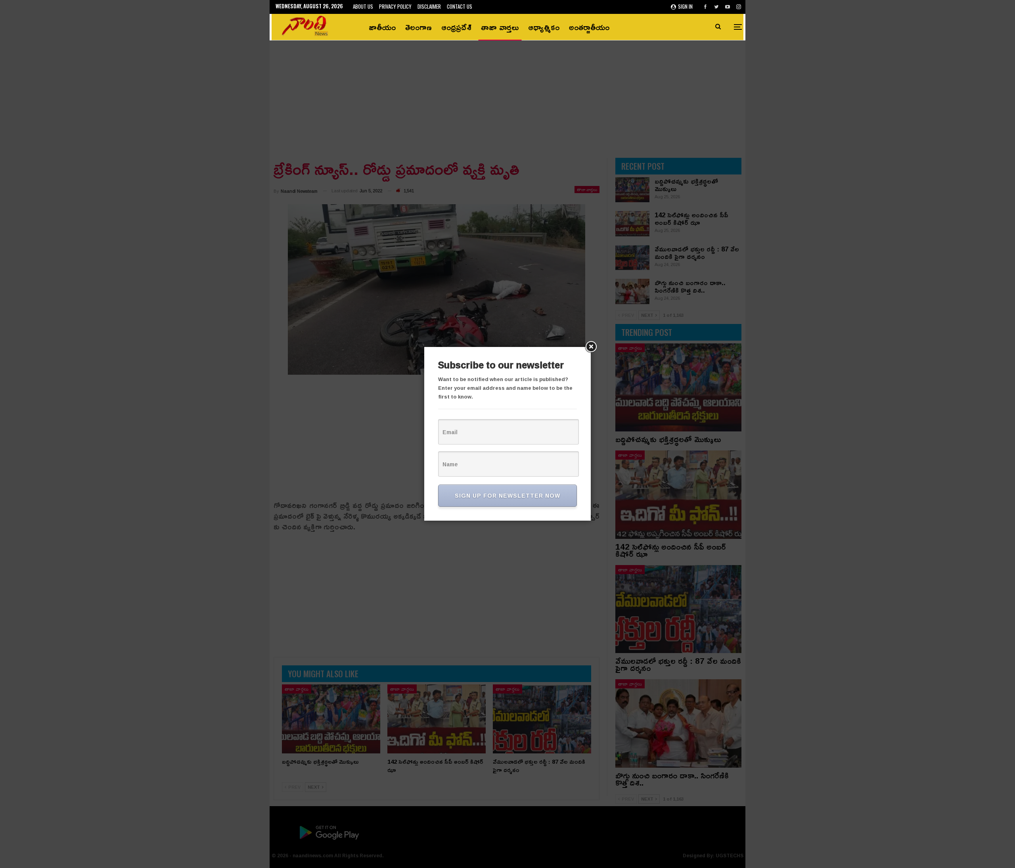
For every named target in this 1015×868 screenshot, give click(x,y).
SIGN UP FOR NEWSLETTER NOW (507, 495)
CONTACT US (459, 6)
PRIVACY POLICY (395, 6)
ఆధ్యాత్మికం (543, 27)
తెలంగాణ (418, 27)
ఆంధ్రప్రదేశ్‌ (456, 27)
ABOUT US (363, 6)
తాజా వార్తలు (500, 27)
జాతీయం (382, 27)
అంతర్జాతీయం (589, 27)
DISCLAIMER (429, 6)
